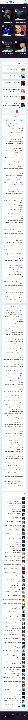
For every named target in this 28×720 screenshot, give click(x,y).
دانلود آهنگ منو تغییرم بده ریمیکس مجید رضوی (14, 123)
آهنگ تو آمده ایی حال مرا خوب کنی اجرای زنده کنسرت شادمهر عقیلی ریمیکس (12, 631)
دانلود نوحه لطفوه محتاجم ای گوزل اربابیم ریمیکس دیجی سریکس (12, 580)
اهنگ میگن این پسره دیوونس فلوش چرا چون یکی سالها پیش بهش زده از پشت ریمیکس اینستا (12, 654)
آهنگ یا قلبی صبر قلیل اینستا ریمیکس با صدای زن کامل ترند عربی (12, 682)
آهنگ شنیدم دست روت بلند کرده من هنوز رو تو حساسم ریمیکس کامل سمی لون (12, 526)
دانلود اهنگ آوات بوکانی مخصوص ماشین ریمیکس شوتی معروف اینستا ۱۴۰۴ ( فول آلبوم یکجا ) (11, 105)
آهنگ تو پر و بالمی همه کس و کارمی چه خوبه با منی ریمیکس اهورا (12, 643)
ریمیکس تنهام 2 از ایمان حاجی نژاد (17, 139)
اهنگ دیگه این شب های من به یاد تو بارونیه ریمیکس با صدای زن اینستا (13, 662)
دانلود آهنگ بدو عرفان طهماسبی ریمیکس (15, 141)
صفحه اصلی (11, 716)
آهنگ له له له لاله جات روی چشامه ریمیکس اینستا (14, 228)
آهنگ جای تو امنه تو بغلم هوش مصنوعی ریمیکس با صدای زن (12, 588)
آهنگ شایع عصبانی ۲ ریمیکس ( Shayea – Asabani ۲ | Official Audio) (13, 627)
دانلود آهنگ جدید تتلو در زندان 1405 (16, 207)
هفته (21, 120)
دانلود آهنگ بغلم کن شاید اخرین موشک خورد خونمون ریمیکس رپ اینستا (13, 510)
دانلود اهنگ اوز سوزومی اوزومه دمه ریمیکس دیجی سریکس (12, 693)
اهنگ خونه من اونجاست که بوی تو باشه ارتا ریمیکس (13, 226)
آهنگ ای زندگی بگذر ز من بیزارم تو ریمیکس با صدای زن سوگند (13, 541)
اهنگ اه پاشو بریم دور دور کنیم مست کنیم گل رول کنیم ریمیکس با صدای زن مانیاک (12, 537)
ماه (14, 120)
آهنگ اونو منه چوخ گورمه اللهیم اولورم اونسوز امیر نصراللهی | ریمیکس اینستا (12, 561)
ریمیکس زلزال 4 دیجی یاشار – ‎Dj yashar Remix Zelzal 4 (12, 705)
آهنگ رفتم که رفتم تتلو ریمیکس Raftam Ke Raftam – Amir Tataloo (13, 592)
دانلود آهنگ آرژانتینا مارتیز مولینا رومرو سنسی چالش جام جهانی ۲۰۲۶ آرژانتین (13, 545)
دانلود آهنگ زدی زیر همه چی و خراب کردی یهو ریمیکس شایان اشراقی (12, 549)
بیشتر (5, 7)
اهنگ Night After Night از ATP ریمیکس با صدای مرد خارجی (12, 678)
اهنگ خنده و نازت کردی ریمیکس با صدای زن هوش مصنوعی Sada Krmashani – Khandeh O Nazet (14, 697)
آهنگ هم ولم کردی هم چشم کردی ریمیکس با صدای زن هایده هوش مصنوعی (12, 639)
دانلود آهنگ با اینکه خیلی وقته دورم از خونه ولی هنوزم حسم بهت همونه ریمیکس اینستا (12, 569)
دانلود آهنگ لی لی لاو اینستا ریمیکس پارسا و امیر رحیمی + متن (12, 658)
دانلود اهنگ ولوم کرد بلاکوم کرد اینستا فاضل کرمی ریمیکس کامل (12, 701)
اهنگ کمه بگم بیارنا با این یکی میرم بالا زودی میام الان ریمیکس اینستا (12, 604)
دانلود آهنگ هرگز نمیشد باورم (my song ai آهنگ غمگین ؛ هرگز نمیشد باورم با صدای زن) (12, 502)
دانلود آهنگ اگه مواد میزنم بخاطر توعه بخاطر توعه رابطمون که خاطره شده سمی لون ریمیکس (12, 615)
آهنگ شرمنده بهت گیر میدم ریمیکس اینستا (15, 220)
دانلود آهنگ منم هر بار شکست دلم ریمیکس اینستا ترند (13, 689)
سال (6, 120)
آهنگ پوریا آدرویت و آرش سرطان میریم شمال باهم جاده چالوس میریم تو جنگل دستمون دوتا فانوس (14, 670)
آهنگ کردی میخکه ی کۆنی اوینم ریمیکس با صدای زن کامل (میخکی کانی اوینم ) (12, 650)
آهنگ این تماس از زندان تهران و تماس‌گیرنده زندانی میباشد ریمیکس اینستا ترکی (13, 584)
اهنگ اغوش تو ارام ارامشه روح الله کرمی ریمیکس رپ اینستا (12, 565)
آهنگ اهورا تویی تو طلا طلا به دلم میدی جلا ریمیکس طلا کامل (13, 647)
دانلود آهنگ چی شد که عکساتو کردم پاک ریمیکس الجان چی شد (12, 600)
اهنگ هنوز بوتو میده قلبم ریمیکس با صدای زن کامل (13, 237)
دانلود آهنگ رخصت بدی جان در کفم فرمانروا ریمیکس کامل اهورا (13, 553)
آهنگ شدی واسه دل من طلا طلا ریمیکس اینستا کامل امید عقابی (12, 686)
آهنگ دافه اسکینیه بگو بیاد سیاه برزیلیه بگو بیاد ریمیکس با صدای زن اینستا (12, 533)
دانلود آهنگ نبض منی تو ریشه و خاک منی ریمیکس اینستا (13, 514)
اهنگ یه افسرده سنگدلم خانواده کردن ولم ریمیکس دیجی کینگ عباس (13, 608)
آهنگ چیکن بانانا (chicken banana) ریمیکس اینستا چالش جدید (12, 557)
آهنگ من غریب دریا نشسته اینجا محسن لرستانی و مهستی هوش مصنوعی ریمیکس (12, 530)
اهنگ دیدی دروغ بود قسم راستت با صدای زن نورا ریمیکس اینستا (12, 674)
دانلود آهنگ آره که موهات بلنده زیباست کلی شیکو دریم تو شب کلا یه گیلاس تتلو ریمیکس (12, 576)
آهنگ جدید (5, 716)
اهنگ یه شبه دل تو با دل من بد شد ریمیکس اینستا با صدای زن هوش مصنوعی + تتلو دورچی (12, 666)
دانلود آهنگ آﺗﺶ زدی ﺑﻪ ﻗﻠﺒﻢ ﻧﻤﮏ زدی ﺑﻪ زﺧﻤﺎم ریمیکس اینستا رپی (12, 572)
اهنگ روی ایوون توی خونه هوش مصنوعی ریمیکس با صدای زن (12, 506)
